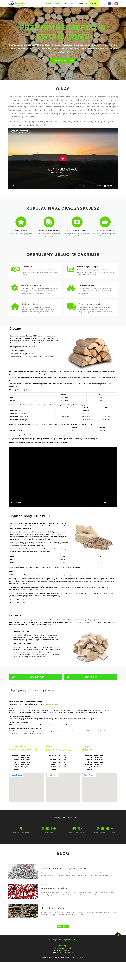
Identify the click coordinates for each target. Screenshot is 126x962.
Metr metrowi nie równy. (50, 704)
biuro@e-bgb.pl (63, 946)
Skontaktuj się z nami (62, 60)
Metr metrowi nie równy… (53, 908)
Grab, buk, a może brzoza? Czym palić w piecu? (63, 868)
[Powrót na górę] (117, 935)
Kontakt (93, 3)
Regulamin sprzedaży (70, 940)
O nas (65, 3)
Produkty (83, 3)
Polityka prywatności (55, 940)
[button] (35, 677)
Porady (43, 865)
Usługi (73, 3)
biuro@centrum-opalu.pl (63, 948)
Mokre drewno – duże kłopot (54, 888)
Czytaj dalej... (63, 926)
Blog (103, 3)
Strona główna (52, 3)
